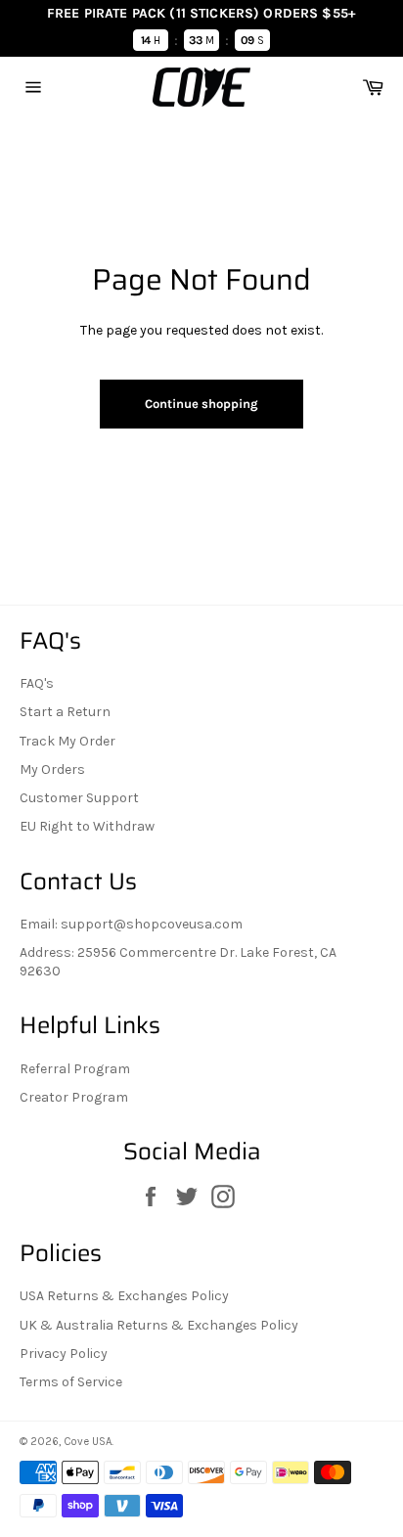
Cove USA (88, 1441)
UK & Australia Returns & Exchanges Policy (159, 1325)
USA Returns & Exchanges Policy (124, 1296)
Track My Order (67, 741)
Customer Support (79, 798)
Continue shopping (201, 403)
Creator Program (74, 1097)
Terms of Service (71, 1382)
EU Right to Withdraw (87, 826)
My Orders (52, 769)
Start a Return (65, 711)
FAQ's (37, 683)
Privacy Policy (64, 1353)
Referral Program (75, 1069)
